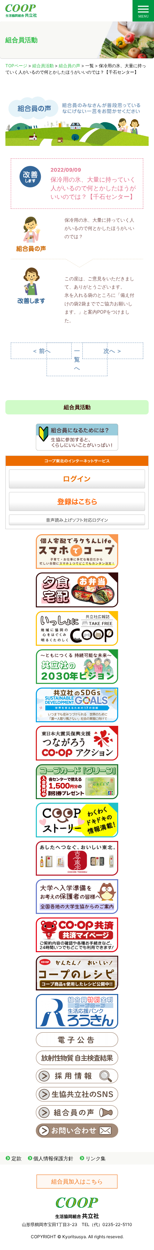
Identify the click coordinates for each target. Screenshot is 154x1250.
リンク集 (96, 1158)
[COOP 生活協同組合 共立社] (21, 13)
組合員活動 (43, 65)
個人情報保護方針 (53, 1158)
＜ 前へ (41, 350)
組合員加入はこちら (77, 1181)
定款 (16, 1158)
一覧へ (77, 359)
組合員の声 (69, 65)
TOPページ (16, 65)
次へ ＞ (113, 350)
